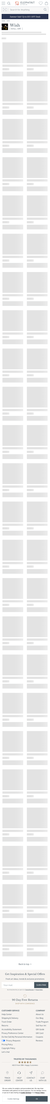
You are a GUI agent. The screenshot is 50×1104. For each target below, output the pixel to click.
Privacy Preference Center (12, 1033)
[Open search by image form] (5, 9)
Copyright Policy (8, 1048)
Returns (5, 1025)
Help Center (7, 1014)
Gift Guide (40, 1029)
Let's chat (6, 1052)
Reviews (39, 1040)
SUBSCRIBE (41, 985)
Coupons (39, 1037)
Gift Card (39, 1033)
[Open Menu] (3, 3)
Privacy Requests (13, 1040)
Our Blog (39, 1018)
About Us (39, 1014)
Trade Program (42, 1022)
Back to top (24, 964)
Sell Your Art (41, 1025)
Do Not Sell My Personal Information (17, 1037)
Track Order (7, 1022)
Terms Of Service (29, 989)
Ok (37, 1099)
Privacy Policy (40, 1092)
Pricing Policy (7, 1044)
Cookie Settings (26, 1092)
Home (3, 20)
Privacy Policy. (39, 989)
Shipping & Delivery (10, 1018)
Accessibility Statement (12, 1029)
